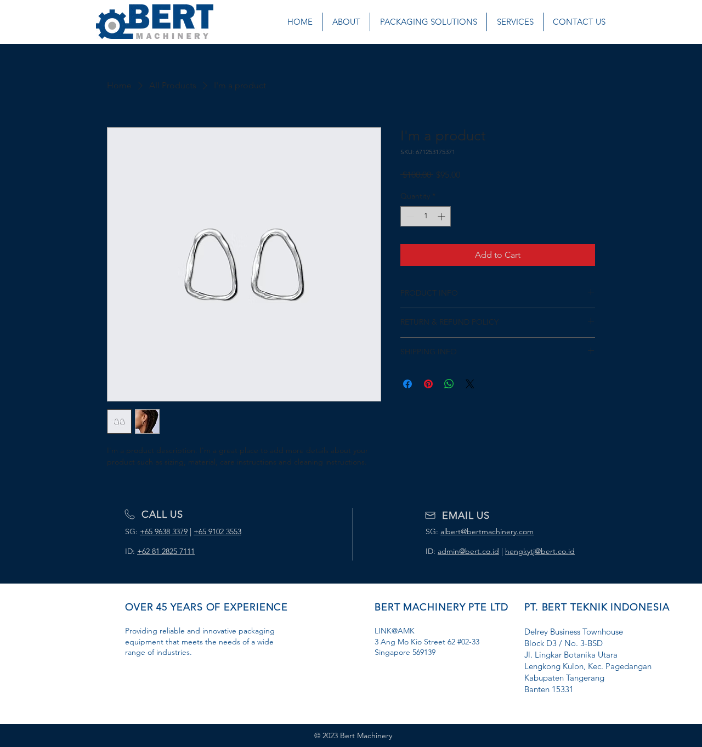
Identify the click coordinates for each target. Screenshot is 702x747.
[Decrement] (409, 216)
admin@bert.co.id (468, 551)
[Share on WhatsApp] (449, 384)
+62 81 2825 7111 (166, 551)
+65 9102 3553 (217, 531)
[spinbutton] (425, 216)
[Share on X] (470, 384)
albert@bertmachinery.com (487, 531)
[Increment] (442, 216)
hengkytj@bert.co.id (540, 551)
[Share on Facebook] (407, 384)
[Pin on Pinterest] (428, 384)
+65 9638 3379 (164, 531)
